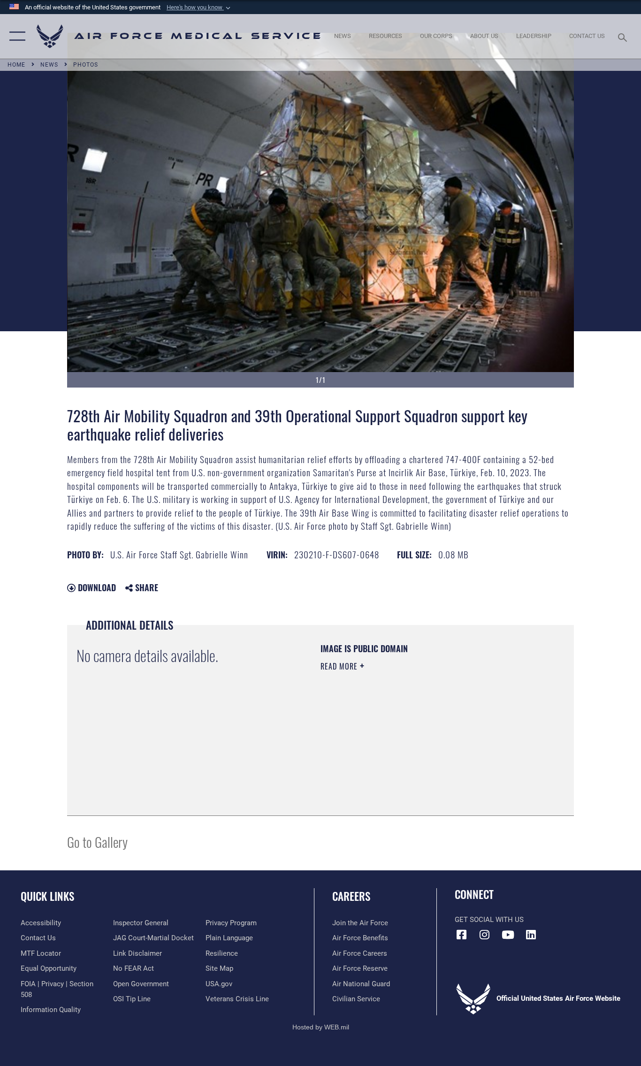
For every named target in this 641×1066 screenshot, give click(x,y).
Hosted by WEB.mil (320, 1027)
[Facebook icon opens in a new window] (462, 935)
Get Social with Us (489, 919)
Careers (351, 896)
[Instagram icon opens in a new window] (485, 935)
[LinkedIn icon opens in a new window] (531, 935)
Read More (340, 666)
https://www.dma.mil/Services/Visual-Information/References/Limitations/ (430, 739)
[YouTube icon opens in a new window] (508, 935)
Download (96, 587)
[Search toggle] (624, 36)
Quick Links (47, 896)
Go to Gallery (97, 841)
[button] (199, 7)
